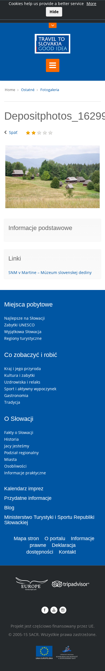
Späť (13, 132)
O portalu (55, 538)
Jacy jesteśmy (16, 446)
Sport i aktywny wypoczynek (30, 388)
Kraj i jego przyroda (22, 368)
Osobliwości (15, 466)
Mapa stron (26, 538)
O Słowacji (18, 418)
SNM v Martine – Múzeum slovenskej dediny (50, 272)
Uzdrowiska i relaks (22, 382)
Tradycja (12, 402)
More (91, 3)
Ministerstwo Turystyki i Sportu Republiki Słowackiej (49, 520)
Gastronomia (16, 395)
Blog (9, 507)
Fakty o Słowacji (18, 432)
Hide (54, 11)
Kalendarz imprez (23, 488)
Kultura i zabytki (19, 375)
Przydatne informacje (28, 498)
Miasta (10, 459)
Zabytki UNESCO (19, 325)
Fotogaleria (49, 89)
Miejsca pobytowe (28, 304)
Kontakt (67, 552)
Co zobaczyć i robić (30, 354)
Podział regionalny (21, 452)
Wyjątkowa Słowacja (22, 331)
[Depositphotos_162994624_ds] (52, 176)
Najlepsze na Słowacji (24, 318)
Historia (11, 439)
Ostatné (27, 89)
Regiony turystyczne (23, 338)
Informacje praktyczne (25, 472)
